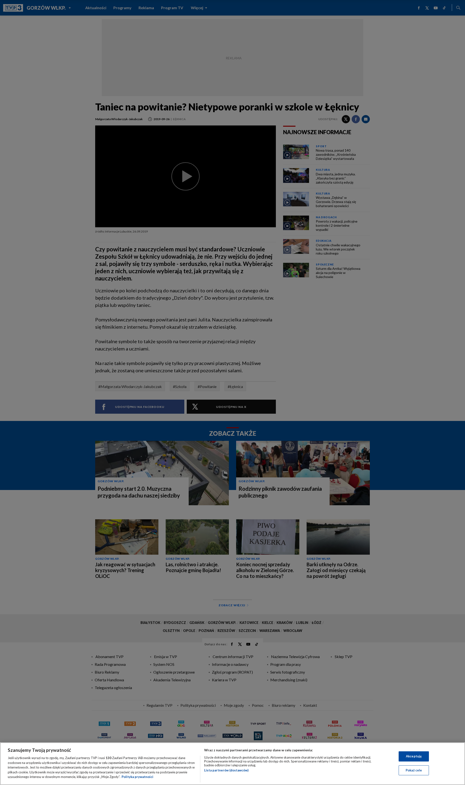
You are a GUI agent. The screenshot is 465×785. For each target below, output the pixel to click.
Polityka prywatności (137, 777)
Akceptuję (414, 756)
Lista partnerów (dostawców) (226, 770)
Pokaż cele (414, 770)
